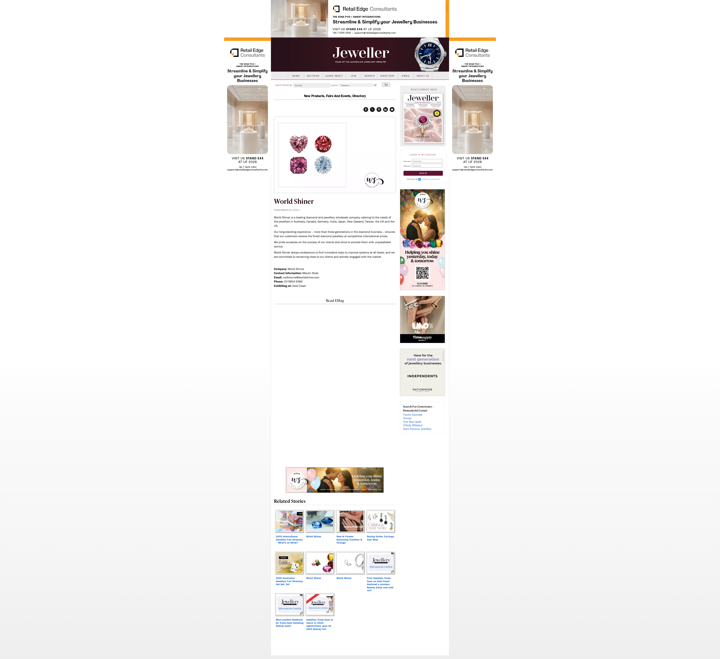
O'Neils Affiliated (412, 425)
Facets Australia (412, 414)
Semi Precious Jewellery (417, 429)
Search (369, 76)
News (296, 76)
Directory (387, 76)
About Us (423, 76)
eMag (405, 76)
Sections (313, 76)
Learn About (334, 76)
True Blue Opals (412, 422)
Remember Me (412, 179)
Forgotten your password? (431, 179)
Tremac (407, 418)
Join (354, 76)
